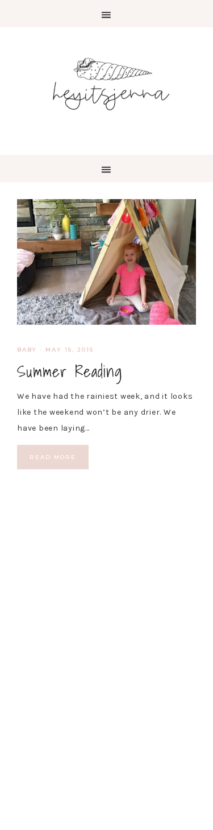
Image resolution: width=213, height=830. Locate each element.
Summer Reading (69, 371)
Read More (53, 457)
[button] (106, 13)
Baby (27, 349)
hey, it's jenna (106, 84)
